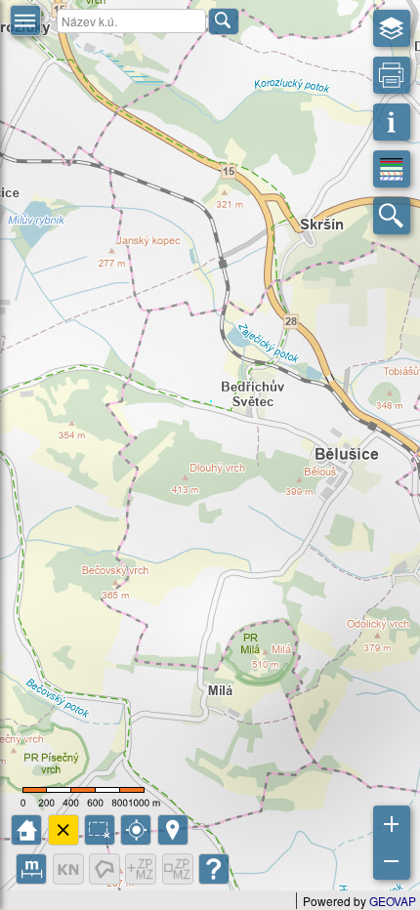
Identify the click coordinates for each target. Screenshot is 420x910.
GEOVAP (392, 900)
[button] (25, 20)
